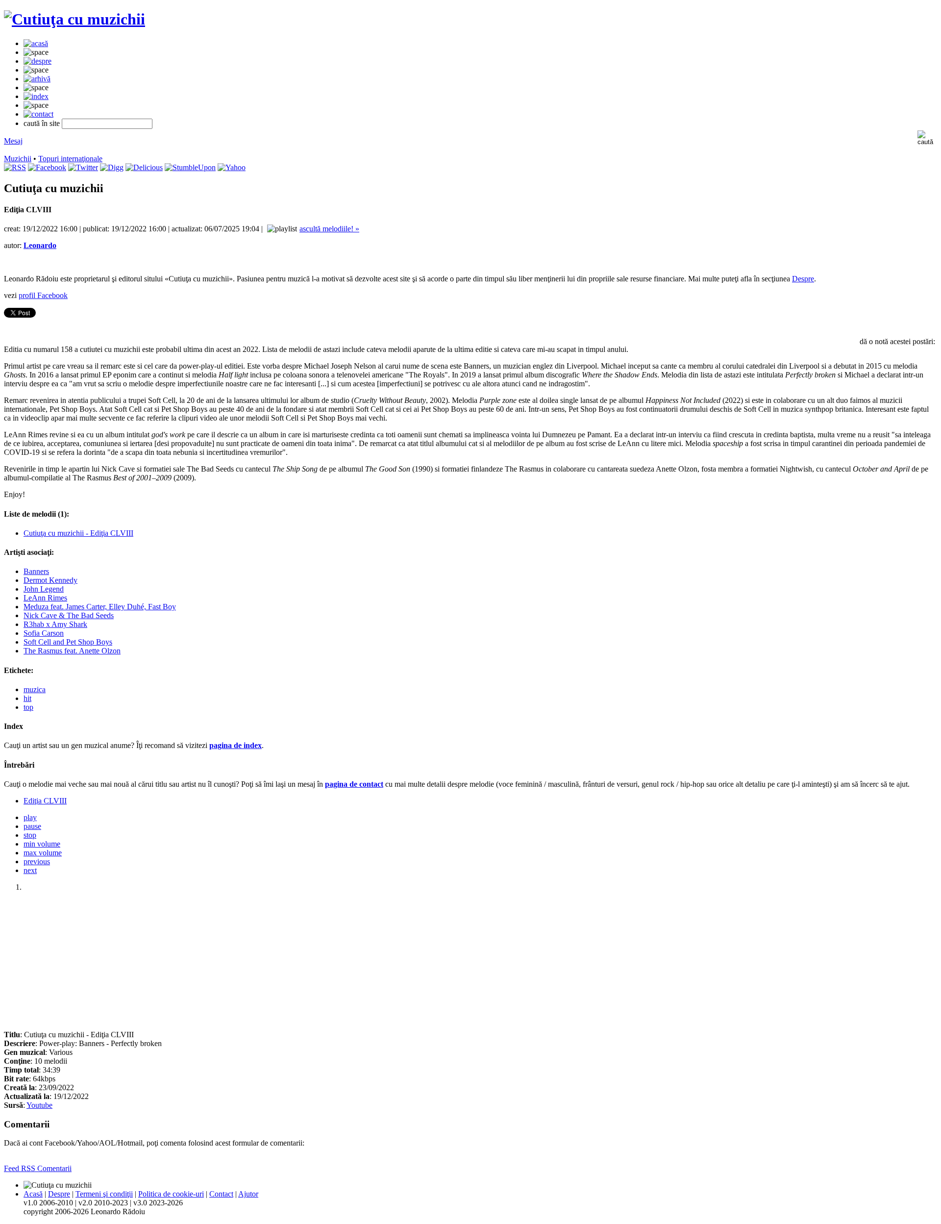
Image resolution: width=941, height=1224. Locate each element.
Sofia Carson (44, 633)
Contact (221, 1194)
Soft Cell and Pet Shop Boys (68, 642)
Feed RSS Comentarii (38, 1168)
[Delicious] (144, 167)
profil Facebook (43, 295)
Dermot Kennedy (50, 580)
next (30, 870)
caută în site (42, 123)
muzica (35, 689)
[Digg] (112, 167)
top (28, 707)
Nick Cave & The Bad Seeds (69, 615)
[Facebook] (47, 167)
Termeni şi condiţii (104, 1194)
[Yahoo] (232, 167)
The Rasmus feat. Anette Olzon (72, 651)
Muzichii (17, 158)
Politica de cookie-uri (171, 1194)
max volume (43, 853)
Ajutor (248, 1194)
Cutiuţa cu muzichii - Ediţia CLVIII (78, 533)
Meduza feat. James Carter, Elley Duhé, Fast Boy (100, 606)
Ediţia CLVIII (45, 801)
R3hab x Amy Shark (55, 624)
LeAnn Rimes (45, 598)
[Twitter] (83, 167)
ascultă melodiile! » (329, 229)
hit (27, 698)
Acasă (33, 1194)
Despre (803, 279)
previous (37, 861)
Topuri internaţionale (70, 158)
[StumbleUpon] (190, 167)
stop (30, 835)
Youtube (39, 1105)
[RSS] (15, 167)
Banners (36, 571)
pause (32, 826)
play (30, 817)
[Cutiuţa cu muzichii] (74, 19)
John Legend (44, 589)
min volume (42, 844)
